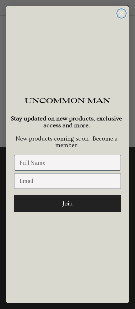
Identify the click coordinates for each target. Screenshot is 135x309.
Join (67, 203)
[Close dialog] (121, 13)
